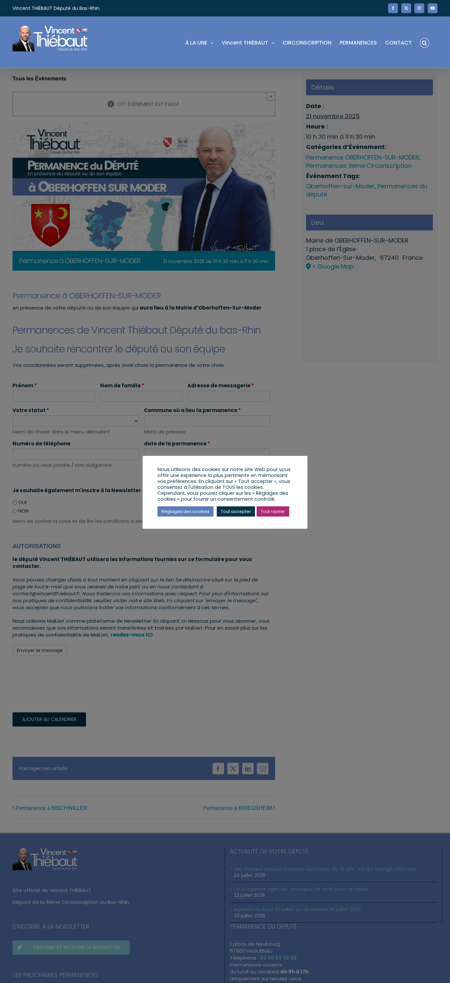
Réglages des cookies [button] (185, 511)
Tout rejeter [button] (273, 511)
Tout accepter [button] (236, 511)
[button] (424, 42)
